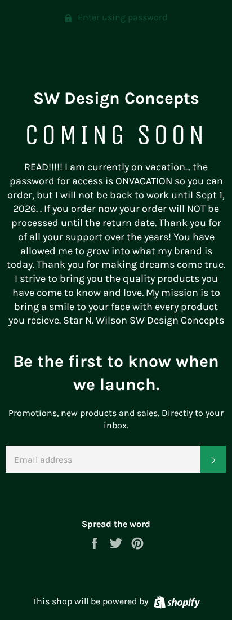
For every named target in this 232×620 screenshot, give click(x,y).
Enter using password (121, 17)
